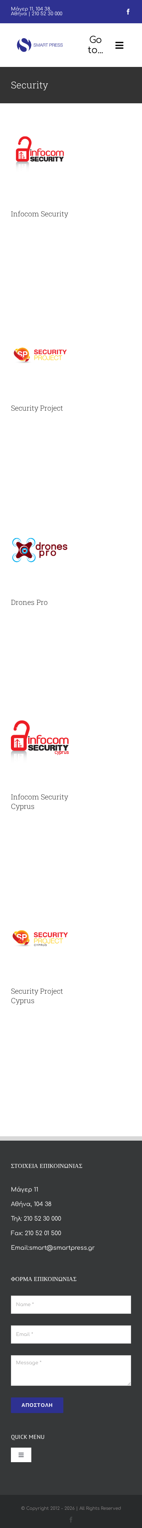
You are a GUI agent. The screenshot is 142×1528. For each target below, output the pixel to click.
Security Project (37, 407)
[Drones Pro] (40, 514)
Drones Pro (29, 602)
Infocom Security (39, 213)
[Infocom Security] (40, 126)
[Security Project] (40, 320)
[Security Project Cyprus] (40, 903)
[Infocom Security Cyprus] (40, 709)
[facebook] (128, 12)
